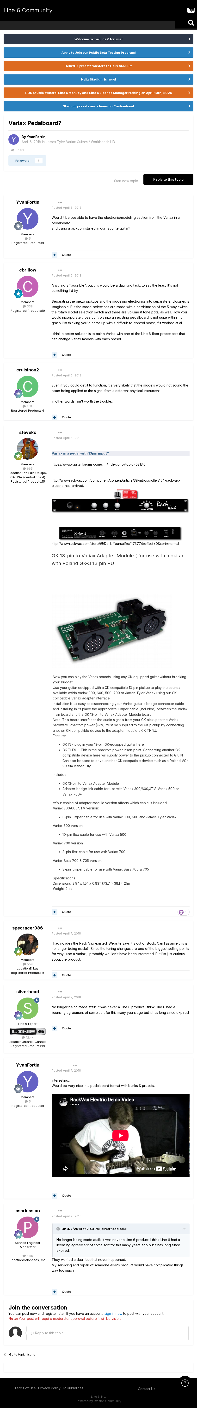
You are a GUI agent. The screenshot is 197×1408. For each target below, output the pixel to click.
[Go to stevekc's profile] (27, 449)
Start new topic (126, 181)
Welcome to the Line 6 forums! (98, 39)
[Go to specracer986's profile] (27, 944)
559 (29, 964)
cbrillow (27, 269)
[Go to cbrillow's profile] (27, 286)
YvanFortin (36, 137)
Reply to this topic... (50, 1333)
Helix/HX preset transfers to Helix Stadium (98, 66)
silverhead (27, 991)
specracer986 (27, 927)
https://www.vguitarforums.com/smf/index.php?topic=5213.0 (99, 464)
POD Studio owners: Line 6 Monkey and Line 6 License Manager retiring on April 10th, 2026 (98, 93)
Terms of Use (25, 1388)
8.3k (29, 406)
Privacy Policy (49, 1388)
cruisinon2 (27, 369)
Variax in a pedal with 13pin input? (80, 453)
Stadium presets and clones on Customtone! (98, 106)
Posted (66, 207)
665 (29, 468)
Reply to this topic (168, 179)
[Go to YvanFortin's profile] (13, 139)
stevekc (27, 432)
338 (29, 306)
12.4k (29, 1037)
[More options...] (60, 202)
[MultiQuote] (54, 255)
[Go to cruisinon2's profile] (27, 386)
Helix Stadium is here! (98, 79)
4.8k (29, 1256)
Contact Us (146, 1389)
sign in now (113, 1313)
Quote (66, 255)
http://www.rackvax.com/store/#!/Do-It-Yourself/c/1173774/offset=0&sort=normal (115, 544)
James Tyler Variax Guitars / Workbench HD (80, 142)
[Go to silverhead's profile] (27, 1008)
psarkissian (27, 1210)
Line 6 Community (28, 10)
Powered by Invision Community (98, 1401)
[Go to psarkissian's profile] (27, 1227)
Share (19, 150)
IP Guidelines (73, 1388)
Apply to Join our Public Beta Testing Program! (99, 52)
